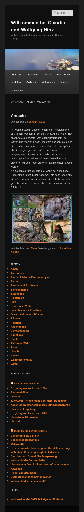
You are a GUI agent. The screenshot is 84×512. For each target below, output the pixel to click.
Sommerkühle (19, 392)
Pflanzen (16, 318)
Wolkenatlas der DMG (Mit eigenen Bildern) (37, 499)
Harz (13, 302)
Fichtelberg (17, 298)
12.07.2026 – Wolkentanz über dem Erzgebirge (39, 400)
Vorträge (16, 82)
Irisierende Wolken (22, 306)
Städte (14, 339)
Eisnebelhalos (19, 289)
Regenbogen (18, 326)
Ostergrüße (17, 444)
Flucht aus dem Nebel (24, 473)
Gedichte (31, 82)
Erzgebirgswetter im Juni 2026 (29, 413)
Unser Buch (63, 74)
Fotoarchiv (32, 74)
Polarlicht (16, 322)
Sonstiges (17, 335)
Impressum (17, 90)
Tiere (34, 248)
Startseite (17, 74)
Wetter (14, 363)
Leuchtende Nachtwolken (26, 310)
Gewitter (16, 396)
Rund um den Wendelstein (30, 431)
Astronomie (18, 273)
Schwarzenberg (20, 330)
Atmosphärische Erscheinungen (30, 277)
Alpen (14, 269)
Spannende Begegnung (25, 440)
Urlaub (15, 351)
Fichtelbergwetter (27, 383)
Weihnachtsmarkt (21, 359)
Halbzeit (16, 421)
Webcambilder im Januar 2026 (29, 481)
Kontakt (64, 82)
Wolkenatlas (48, 82)
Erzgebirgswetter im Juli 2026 (29, 388)
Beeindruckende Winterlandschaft (31, 477)
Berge (14, 281)
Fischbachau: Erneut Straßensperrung (34, 456)
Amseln (18, 115)
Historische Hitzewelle (24, 417)
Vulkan (15, 355)
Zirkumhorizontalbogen (25, 435)
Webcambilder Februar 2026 (28, 460)
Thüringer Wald (20, 343)
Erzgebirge (17, 293)
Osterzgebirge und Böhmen (27, 314)
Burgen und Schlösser (24, 285)
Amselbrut (65, 248)
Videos (48, 74)
